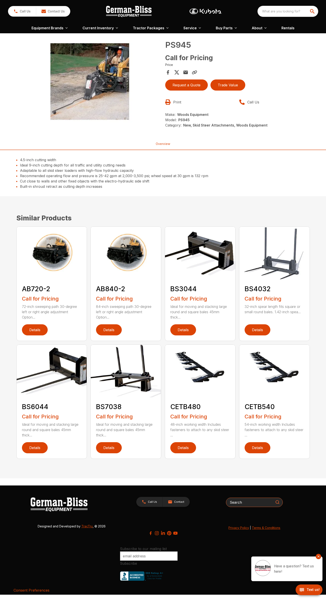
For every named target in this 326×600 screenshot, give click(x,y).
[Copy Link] (194, 72)
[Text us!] (309, 590)
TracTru (87, 526)
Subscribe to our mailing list (143, 549)
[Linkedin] (163, 533)
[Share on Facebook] (168, 72)
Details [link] (34, 330)
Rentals (288, 28)
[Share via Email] (185, 72)
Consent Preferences (31, 590)
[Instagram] (157, 533)
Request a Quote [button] (186, 85)
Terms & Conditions (266, 528)
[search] (312, 11)
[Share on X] (176, 72)
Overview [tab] (163, 144)
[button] (22, 11)
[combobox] (288, 11)
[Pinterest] (169, 533)
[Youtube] (175, 533)
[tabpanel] (89, 83)
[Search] (277, 502)
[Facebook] (150, 533)
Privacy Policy (238, 528)
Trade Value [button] (228, 85)
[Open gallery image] (89, 83)
